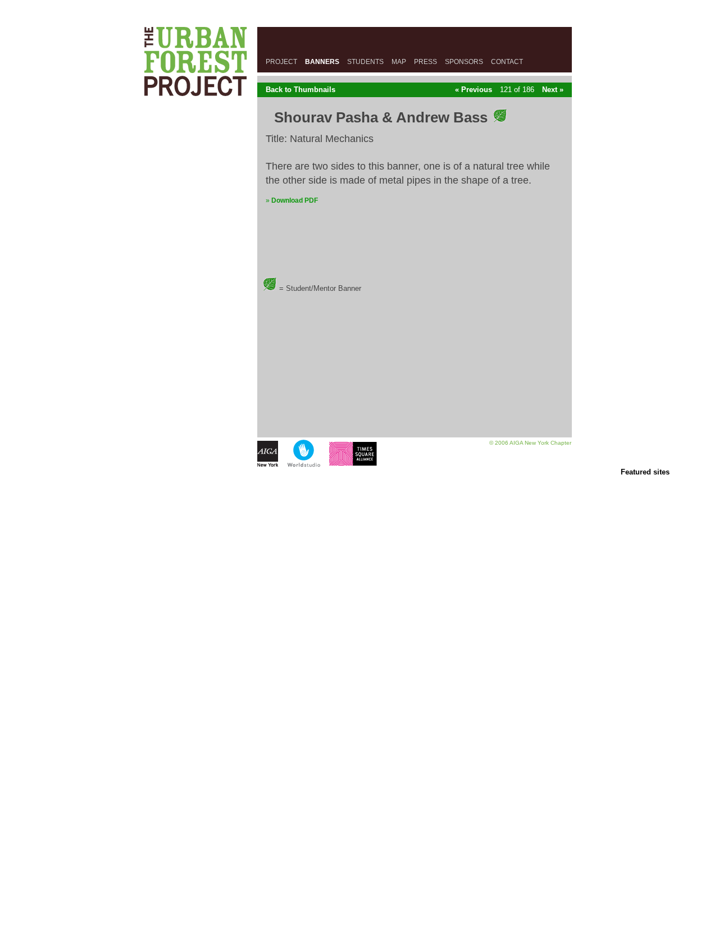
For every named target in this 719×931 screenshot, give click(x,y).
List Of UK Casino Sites (360, 623)
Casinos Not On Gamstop (360, 703)
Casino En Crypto (359, 721)
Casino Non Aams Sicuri (359, 507)
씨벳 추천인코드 (359, 756)
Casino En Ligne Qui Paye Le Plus (359, 837)
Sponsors (464, 62)
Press (425, 62)
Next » (552, 89)
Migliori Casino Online (359, 498)
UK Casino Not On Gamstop (359, 560)
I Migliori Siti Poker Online (359, 855)
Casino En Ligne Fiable (360, 828)
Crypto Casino (359, 908)
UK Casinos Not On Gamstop (360, 668)
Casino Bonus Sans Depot (359, 783)
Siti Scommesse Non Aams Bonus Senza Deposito (359, 917)
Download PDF (294, 200)
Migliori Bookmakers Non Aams (359, 543)
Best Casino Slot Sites (359, 659)
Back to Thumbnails (300, 89)
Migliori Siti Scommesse (360, 810)
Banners (322, 62)
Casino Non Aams (360, 614)
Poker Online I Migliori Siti (359, 846)
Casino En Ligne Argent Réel (360, 873)
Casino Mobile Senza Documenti (359, 792)
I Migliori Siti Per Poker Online (359, 926)
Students (365, 62)
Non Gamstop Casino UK (359, 605)
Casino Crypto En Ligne (359, 712)
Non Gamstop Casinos (360, 534)
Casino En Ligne (360, 569)
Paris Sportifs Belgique (359, 730)
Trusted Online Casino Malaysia (359, 765)
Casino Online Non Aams (359, 748)
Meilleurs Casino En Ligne (359, 774)
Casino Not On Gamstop (359, 578)
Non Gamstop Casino (359, 481)
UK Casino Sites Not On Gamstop (360, 677)
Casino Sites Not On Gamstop (360, 525)
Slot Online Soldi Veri (360, 490)
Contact (507, 62)
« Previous (473, 89)
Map (399, 62)
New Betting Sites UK (360, 516)
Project (281, 62)
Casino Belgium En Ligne (359, 739)
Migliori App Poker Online (359, 890)
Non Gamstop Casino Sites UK (360, 587)
